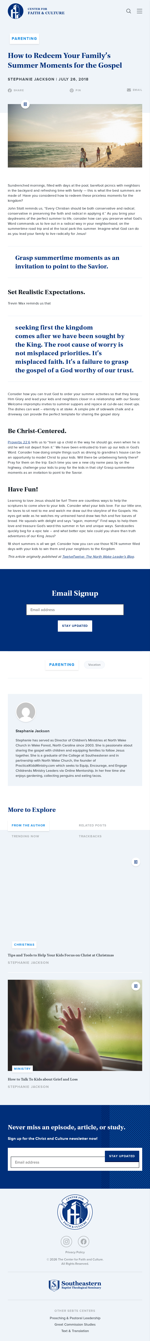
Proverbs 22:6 (19, 442)
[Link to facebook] (83, 1241)
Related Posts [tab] (93, 825)
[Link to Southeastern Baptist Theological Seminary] (75, 1290)
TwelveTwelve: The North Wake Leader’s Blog (98, 557)
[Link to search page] (128, 11)
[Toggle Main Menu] (139, 11)
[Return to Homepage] (75, 1212)
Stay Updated (75, 626)
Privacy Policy (75, 1252)
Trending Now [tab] (25, 836)
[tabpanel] (75, 972)
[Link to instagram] (66, 1241)
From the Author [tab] (28, 825)
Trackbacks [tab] (90, 836)
